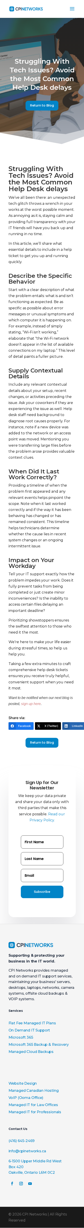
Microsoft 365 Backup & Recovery (39, 1044)
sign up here (31, 704)
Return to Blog (42, 105)
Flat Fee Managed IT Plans (32, 1023)
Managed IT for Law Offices (33, 1105)
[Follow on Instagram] (21, 1183)
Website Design (23, 1083)
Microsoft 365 (21, 1037)
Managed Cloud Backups (31, 1052)
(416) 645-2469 (22, 1141)
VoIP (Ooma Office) (26, 1098)
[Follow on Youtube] (30, 1183)
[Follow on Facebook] (12, 1183)
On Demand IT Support (29, 1030)
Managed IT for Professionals (35, 1112)
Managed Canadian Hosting (34, 1090)
